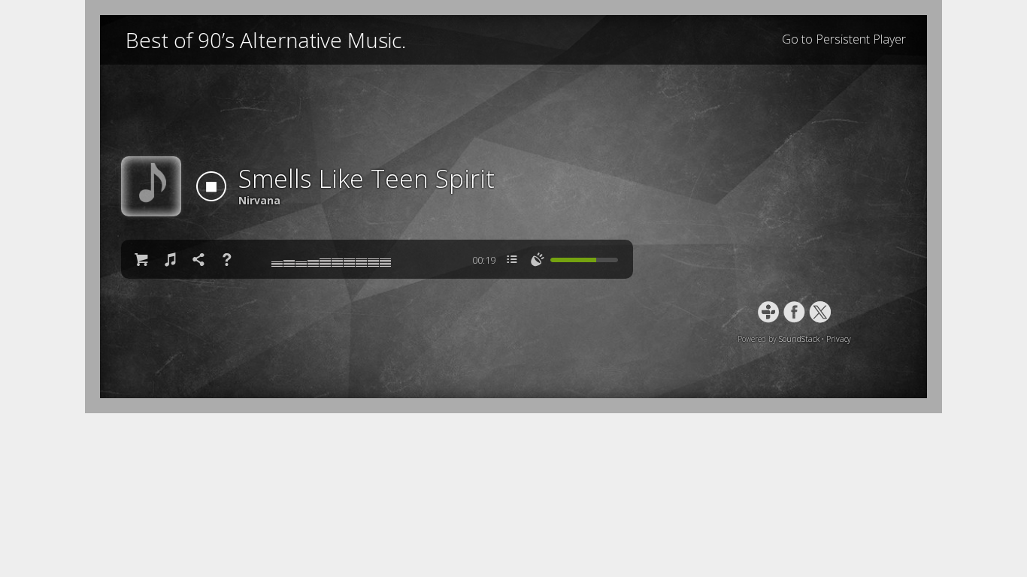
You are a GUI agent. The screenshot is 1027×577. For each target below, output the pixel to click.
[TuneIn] (769, 312)
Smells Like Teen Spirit (366, 178)
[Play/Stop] (211, 186)
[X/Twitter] (820, 312)
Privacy (838, 339)
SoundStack (799, 339)
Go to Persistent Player (844, 39)
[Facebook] (794, 312)
